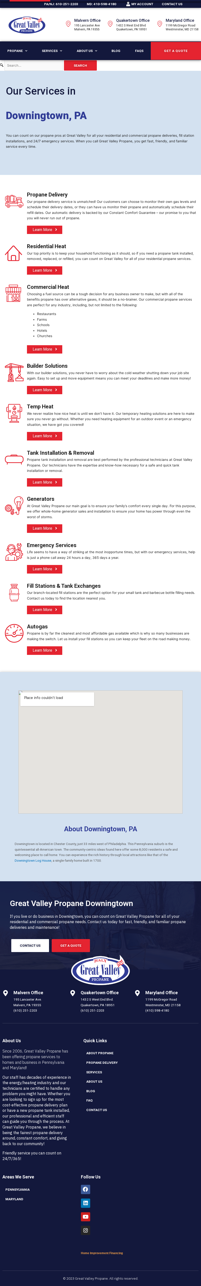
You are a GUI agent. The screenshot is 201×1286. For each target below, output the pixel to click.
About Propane (99, 1053)
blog (90, 1091)
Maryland (14, 1199)
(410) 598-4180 (157, 1010)
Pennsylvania (17, 1189)
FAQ (89, 1100)
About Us (85, 51)
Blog (116, 51)
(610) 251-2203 (25, 1010)
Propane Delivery (102, 1063)
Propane (15, 51)
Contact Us (96, 1110)
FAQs (139, 51)
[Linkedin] (85, 1203)
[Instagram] (85, 1230)
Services (50, 51)
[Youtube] (85, 1217)
